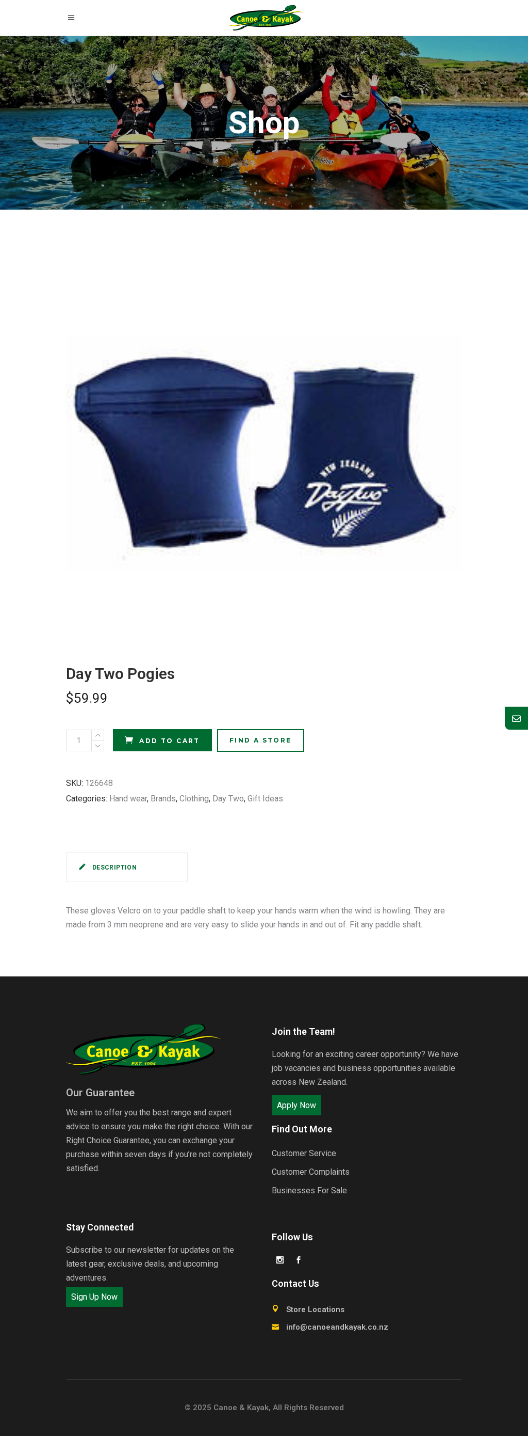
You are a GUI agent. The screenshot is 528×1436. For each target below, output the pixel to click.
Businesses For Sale (309, 1190)
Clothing (194, 798)
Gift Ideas (265, 798)
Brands (163, 798)
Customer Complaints (311, 1172)
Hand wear (128, 798)
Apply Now (296, 1105)
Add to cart (169, 741)
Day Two (228, 798)
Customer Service (304, 1153)
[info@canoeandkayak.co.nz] (516, 718)
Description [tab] (113, 867)
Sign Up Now (94, 1297)
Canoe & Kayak (241, 1407)
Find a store (260, 740)
